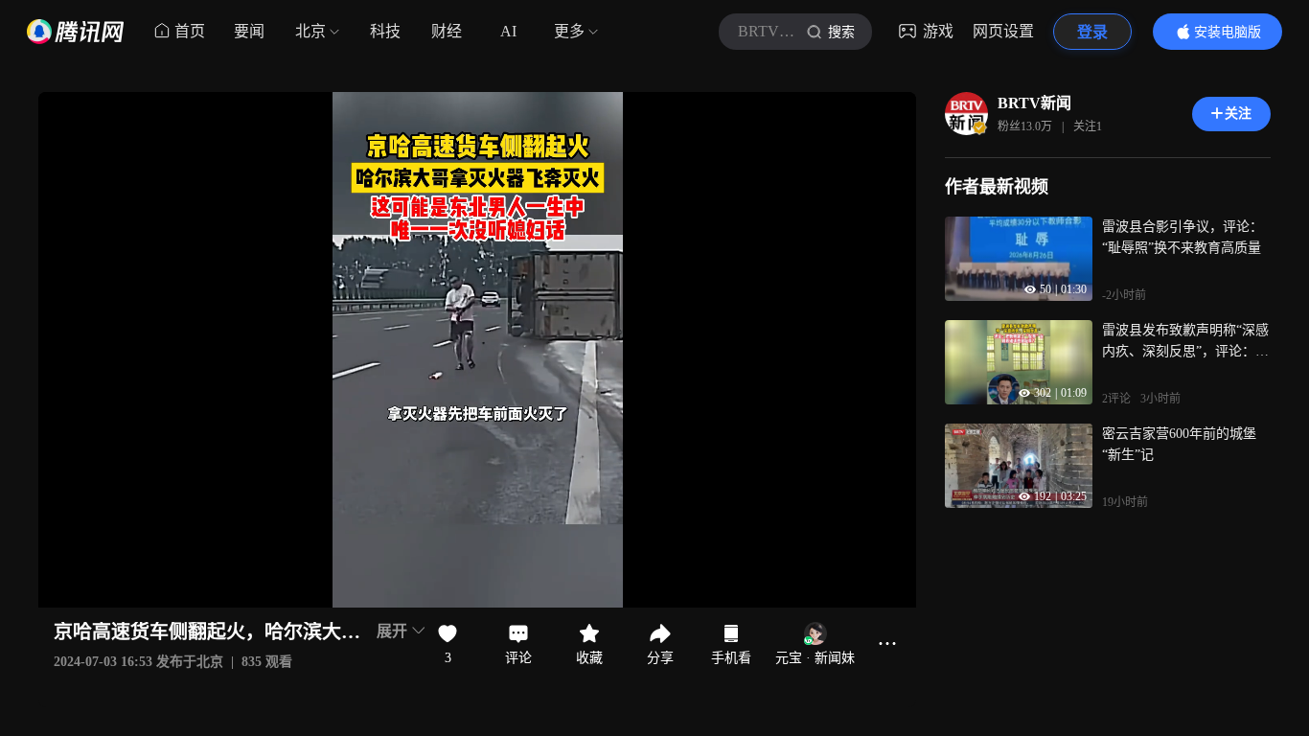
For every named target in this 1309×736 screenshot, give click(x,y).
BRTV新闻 (1034, 103)
